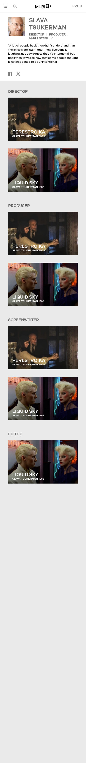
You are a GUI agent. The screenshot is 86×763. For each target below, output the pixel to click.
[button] (5, 6)
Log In (77, 6)
